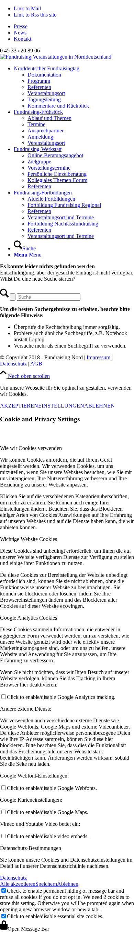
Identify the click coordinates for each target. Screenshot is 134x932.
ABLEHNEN (99, 406)
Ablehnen (67, 884)
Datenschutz (14, 364)
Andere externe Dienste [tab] (25, 709)
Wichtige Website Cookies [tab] (28, 539)
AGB (36, 364)
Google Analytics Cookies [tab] (28, 618)
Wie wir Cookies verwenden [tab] (31, 448)
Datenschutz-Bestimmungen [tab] (30, 848)
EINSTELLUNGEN (61, 406)
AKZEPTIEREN (19, 406)
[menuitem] (74, 26)
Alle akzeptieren (17, 884)
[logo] (55, 57)
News (20, 33)
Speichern (46, 884)
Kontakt (22, 39)
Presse (20, 26)
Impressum (98, 357)
